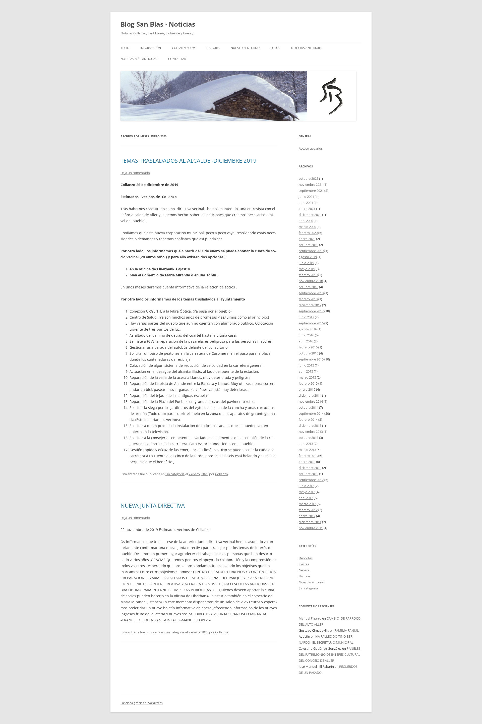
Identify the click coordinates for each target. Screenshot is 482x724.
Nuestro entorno (311, 582)
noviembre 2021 (311, 184)
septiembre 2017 (311, 311)
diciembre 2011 (310, 522)
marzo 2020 (307, 226)
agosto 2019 (308, 257)
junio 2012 (306, 486)
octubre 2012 (308, 473)
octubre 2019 (308, 245)
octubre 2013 (308, 437)
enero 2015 (307, 389)
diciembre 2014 (310, 395)
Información (150, 48)
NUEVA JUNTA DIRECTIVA (152, 505)
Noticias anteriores (307, 48)
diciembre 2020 (310, 214)
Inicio (124, 48)
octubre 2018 (308, 287)
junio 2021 (306, 196)
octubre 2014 (308, 407)
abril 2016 (306, 341)
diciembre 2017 (310, 305)
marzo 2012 (307, 504)
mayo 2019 (307, 269)
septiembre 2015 (311, 359)
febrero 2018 (308, 299)
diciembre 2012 (310, 467)
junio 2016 (306, 335)
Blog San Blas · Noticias (157, 24)
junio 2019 (306, 263)
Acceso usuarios (311, 148)
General (304, 570)
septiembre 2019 (311, 251)
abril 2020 (306, 220)
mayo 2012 (307, 492)
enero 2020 (307, 238)
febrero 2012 (308, 510)
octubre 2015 (308, 353)
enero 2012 (307, 516)
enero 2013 (307, 461)
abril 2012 (306, 498)
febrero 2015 (308, 383)
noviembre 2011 (311, 528)
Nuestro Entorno (245, 48)
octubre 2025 (308, 178)
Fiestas (304, 564)
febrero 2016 (308, 347)
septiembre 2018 (311, 293)
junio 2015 (306, 365)
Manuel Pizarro (310, 618)
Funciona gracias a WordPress (141, 703)
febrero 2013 (308, 455)
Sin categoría (175, 474)
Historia (213, 48)
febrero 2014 (308, 419)
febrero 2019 (308, 275)
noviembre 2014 (311, 401)
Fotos (275, 48)
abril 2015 (306, 371)
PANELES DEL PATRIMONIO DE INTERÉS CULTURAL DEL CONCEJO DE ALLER (329, 654)
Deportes (306, 558)
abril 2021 (306, 202)
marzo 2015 (307, 377)
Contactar (177, 59)
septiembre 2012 (311, 479)
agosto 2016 (308, 329)
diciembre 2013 (310, 425)
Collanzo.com (183, 48)
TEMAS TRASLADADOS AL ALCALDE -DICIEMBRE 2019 (188, 160)
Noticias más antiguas (138, 59)
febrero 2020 (308, 232)
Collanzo (221, 474)
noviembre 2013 (311, 431)
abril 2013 (306, 443)
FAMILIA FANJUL (346, 630)
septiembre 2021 (311, 190)
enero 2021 (307, 208)
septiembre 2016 (311, 323)
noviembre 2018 (311, 281)
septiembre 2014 (311, 413)
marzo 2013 (307, 449)
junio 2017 (306, 317)
